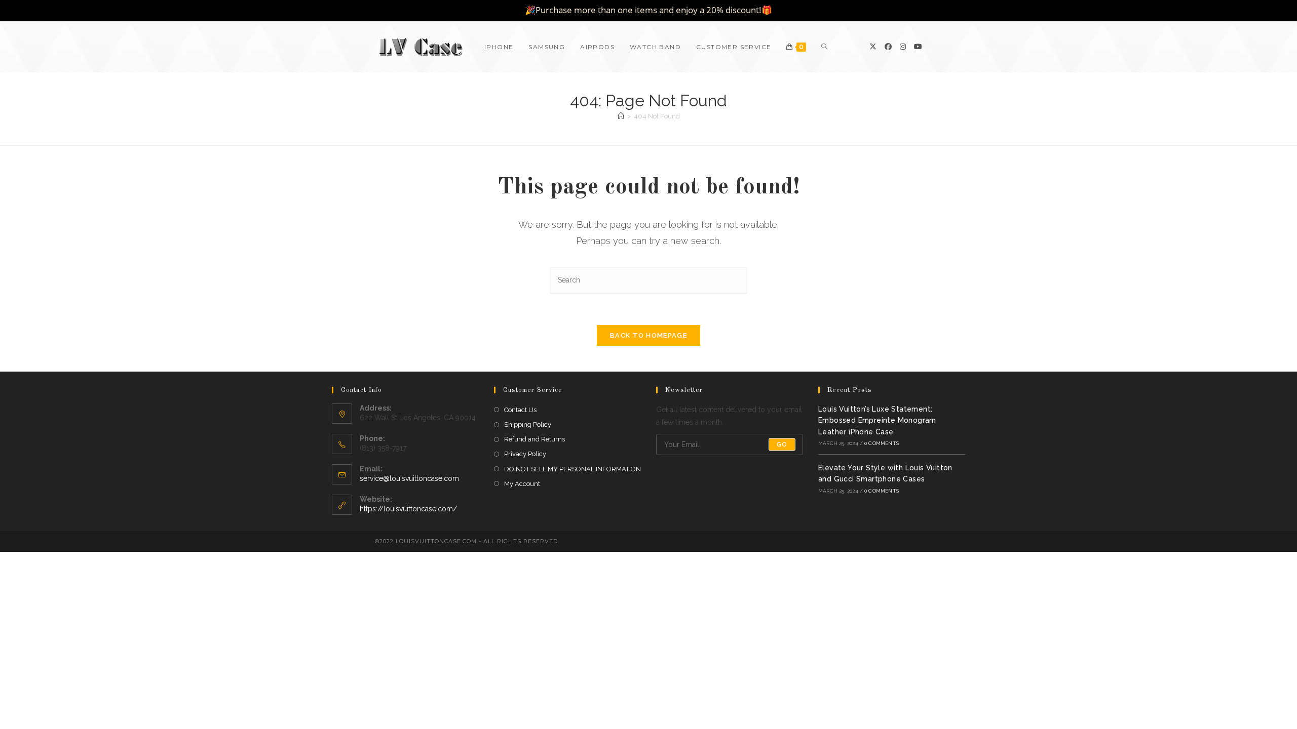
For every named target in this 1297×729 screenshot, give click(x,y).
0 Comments (881, 443)
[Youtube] (918, 46)
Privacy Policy (525, 454)
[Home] (621, 116)
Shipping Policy (527, 424)
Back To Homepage (648, 335)
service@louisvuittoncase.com (409, 478)
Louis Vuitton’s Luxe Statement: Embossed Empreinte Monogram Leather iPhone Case (877, 420)
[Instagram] (903, 46)
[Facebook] (888, 46)
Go (782, 444)
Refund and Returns (534, 439)
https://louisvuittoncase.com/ (408, 509)
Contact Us (520, 410)
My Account (522, 484)
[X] (873, 46)
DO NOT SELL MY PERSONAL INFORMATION (572, 469)
